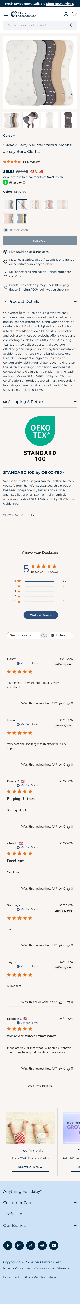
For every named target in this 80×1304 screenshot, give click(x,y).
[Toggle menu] (5, 14)
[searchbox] (23, 635)
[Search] (72, 25)
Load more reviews (40, 1086)
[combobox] (40, 25)
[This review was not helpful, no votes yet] (68, 703)
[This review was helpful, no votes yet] (60, 703)
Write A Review (41, 615)
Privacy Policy (13, 1268)
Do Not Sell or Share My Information (29, 1277)
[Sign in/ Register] (66, 14)
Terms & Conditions (40, 1268)
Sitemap (62, 1268)
